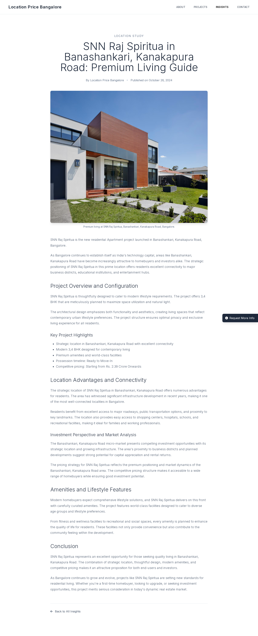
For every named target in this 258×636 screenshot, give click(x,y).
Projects (200, 6)
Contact (243, 6)
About (180, 6)
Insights (222, 6)
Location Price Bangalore (34, 6)
